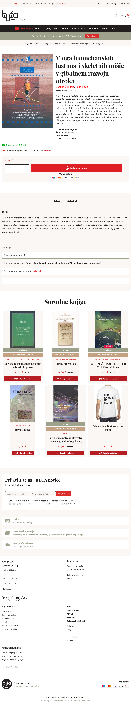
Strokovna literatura (10, 618)
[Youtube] (17, 598)
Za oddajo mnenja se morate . (22, 271)
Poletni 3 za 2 (78, 28)
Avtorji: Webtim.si (82, 701)
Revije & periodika (9, 629)
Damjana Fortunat (23, 425)
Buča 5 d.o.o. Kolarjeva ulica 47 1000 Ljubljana (10, 565)
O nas (69, 633)
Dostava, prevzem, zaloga (13, 656)
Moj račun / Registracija (12, 667)
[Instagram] (10, 598)
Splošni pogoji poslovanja (13, 653)
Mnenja (72, 200)
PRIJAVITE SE (64, 494)
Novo (37, 28)
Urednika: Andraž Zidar (29, 359)
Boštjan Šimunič (65, 86)
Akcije (64, 28)
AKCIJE (70, 614)
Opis (57, 200)
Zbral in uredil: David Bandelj (108, 359)
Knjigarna (28, 44)
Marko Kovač (65, 433)
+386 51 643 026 (9, 584)
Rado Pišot (82, 86)
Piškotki (69, 701)
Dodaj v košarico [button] (24, 379)
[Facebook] (4, 598)
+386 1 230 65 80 (9, 578)
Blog (69, 630)
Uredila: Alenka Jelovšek (65, 359)
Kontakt (70, 640)
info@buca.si (7, 589)
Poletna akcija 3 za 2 (76, 621)
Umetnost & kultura (10, 626)
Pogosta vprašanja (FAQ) (12, 660)
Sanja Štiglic (12, 359)
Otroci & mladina (9, 615)
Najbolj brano (51, 28)
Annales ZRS (70, 91)
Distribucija (72, 637)
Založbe (70, 626)
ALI (124, 169)
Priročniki (6, 622)
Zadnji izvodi (108, 28)
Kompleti (93, 28)
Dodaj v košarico (78, 168)
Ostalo (38, 44)
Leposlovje (6, 611)
